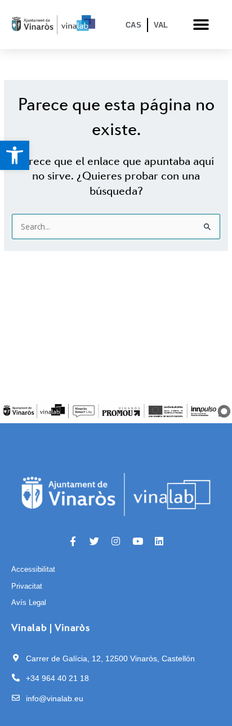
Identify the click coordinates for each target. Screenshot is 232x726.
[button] (14, 155)
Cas (133, 25)
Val (161, 25)
